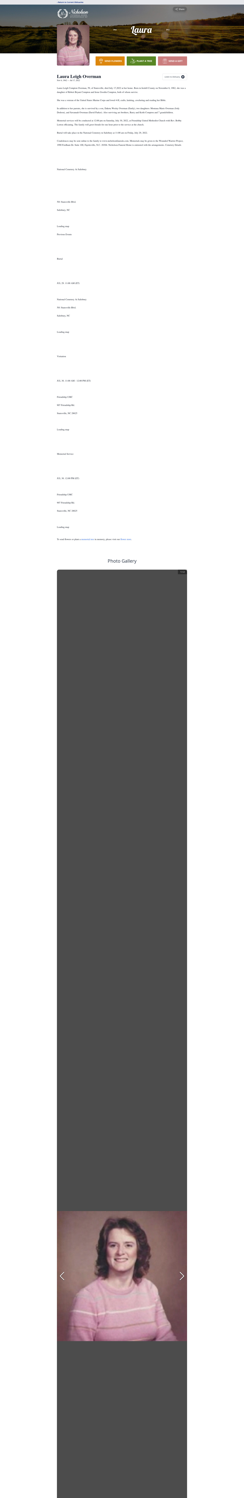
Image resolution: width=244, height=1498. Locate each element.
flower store (125, 539)
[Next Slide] (182, 1276)
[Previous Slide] (62, 1276)
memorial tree (87, 539)
